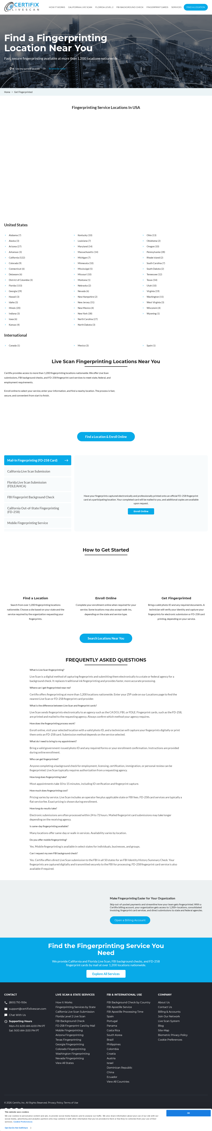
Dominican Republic (119, 1067)
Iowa (11, 319)
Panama (112, 1025)
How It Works (57, 7)
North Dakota (85, 324)
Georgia (13, 291)
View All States (65, 1063)
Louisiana (83, 240)
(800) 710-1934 (18, 1002)
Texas (150, 280)
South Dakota (154, 268)
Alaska (12, 240)
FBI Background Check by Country (128, 1002)
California (14, 257)
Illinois (12, 307)
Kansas (12, 324)
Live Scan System (169, 1021)
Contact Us (165, 1007)
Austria (111, 1058)
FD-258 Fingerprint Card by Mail (75, 1025)
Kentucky (83, 235)
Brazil (110, 1039)
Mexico (81, 345)
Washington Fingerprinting (73, 1053)
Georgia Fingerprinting (70, 1044)
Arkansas (13, 252)
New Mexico (84, 307)
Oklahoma (152, 240)
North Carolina (85, 319)
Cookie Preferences (170, 1039)
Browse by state (57, 68)
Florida (12, 285)
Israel (110, 1063)
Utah (149, 285)
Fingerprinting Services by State (76, 1007)
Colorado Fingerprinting (71, 1049)
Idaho (12, 302)
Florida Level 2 (104, 7)
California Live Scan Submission (75, 1011)
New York (83, 313)
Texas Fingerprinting (68, 1039)
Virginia (151, 291)
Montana (82, 280)
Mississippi (83, 268)
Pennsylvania (153, 252)
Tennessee (152, 274)
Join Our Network (169, 1016)
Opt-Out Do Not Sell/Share (16, 1128)
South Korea (114, 1035)
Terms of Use (71, 1102)
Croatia (111, 1053)
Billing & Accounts (169, 1011)
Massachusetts (85, 252)
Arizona (13, 246)
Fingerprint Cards (157, 7)
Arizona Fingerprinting (69, 1035)
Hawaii (12, 296)
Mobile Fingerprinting (69, 1030)
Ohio (149, 235)
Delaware (14, 274)
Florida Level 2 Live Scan (70, 1016)
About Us (164, 1002)
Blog (161, 1025)
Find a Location (196, 7)
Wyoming (151, 313)
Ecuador (112, 1077)
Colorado (13, 263)
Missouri (82, 274)
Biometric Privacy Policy (173, 1035)
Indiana (12, 313)
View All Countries (118, 1081)
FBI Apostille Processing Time (125, 1011)
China (110, 1072)
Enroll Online (141, 511)
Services (176, 7)
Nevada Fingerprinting (70, 1058)
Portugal (112, 1021)
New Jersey (84, 302)
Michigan (82, 257)
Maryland (83, 246)
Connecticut (15, 268)
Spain (149, 345)
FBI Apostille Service (119, 1007)
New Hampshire (86, 296)
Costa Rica (113, 1030)
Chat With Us (17, 1015)
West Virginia (154, 302)
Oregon (150, 246)
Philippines (114, 1044)
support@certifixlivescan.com (27, 1008)
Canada (13, 345)
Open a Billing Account (130, 920)
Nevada (82, 291)
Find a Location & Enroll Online (106, 437)
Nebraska (83, 285)
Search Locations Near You (106, 638)
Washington (153, 296)
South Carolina (154, 263)
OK (188, 1113)
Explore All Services (106, 974)
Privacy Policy (55, 1102)
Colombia (113, 1049)
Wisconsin (152, 307)
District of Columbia (19, 280)
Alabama (13, 235)
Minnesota (83, 263)
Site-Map (163, 1030)
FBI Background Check (129, 7)
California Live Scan (80, 7)
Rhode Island (153, 257)
